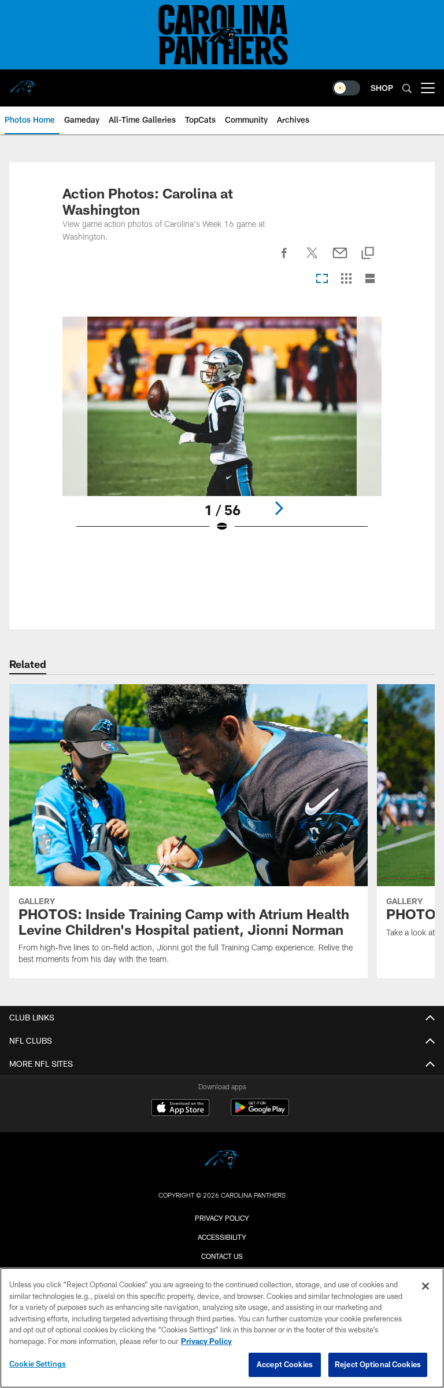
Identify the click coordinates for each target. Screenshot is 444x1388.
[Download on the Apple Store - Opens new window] (180, 1109)
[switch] (346, 88)
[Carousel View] (322, 279)
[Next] (279, 508)
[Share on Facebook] (284, 259)
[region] (222, 1328)
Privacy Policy (222, 1218)
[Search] (407, 88)
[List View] (370, 279)
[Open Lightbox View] (222, 432)
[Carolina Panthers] (222, 1161)
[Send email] (340, 259)
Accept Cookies (285, 1364)
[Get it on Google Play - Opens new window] (260, 1113)
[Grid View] (346, 279)
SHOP (382, 88)
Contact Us (222, 1256)
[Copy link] (367, 254)
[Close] (425, 1286)
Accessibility (222, 1237)
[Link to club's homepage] (23, 83)
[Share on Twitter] (312, 259)
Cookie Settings (37, 1363)
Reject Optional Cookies (378, 1364)
